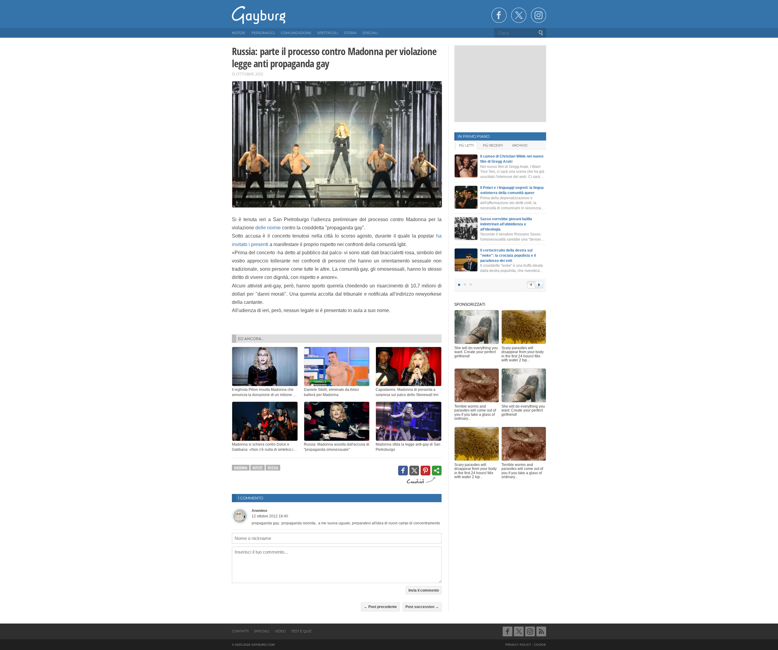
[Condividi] (437, 470)
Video (280, 631)
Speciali (261, 631)
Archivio (519, 146)
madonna (240, 467)
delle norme (268, 227)
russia (273, 467)
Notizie (258, 467)
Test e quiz (301, 631)
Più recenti (493, 146)
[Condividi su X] (414, 470)
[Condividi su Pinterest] (425, 470)
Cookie (540, 644)
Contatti (240, 631)
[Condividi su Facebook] (403, 470)
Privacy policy (518, 644)
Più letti (466, 146)
